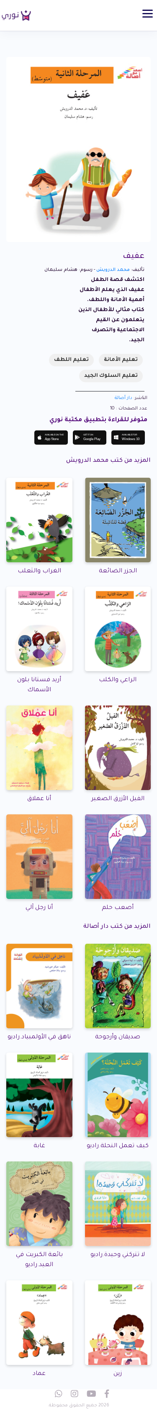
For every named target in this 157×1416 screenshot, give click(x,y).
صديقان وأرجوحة (117, 1037)
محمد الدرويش (113, 270)
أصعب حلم (118, 908)
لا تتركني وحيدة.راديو (117, 1255)
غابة (39, 1146)
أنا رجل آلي (39, 908)
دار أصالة (123, 398)
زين (117, 1374)
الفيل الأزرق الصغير (117, 799)
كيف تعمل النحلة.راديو (118, 1146)
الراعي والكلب (117, 680)
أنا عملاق (39, 799)
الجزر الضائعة (118, 571)
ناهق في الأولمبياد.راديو (39, 1037)
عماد (39, 1374)
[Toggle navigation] (147, 13)
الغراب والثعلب (39, 571)
